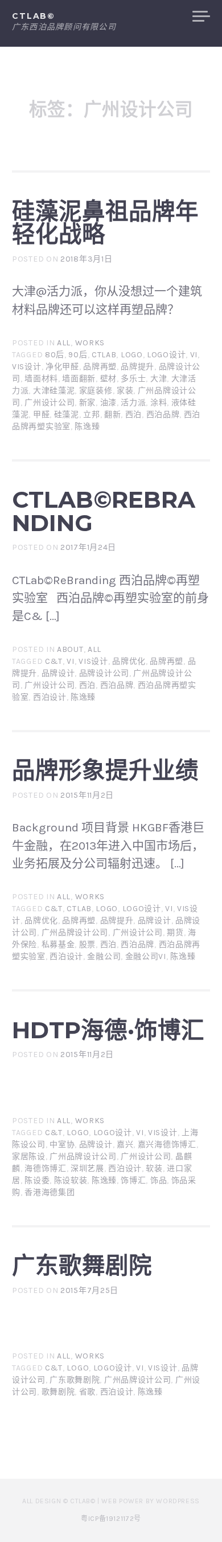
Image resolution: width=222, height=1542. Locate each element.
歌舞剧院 (58, 1392)
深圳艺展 (87, 1168)
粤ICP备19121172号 (111, 1519)
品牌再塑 (100, 367)
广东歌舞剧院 (82, 1265)
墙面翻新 (79, 379)
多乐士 (133, 379)
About (70, 649)
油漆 (108, 402)
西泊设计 (50, 697)
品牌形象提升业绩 (105, 770)
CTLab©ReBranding (103, 511)
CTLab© (33, 16)
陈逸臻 (87, 426)
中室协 (62, 1144)
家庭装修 (96, 390)
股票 (87, 944)
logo (132, 355)
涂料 (158, 402)
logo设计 (166, 355)
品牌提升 (137, 367)
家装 (125, 390)
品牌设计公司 (104, 673)
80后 (54, 355)
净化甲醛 (62, 367)
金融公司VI (145, 956)
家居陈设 (29, 1156)
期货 (175, 932)
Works (90, 343)
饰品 (158, 1180)
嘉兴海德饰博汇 (167, 1144)
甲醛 (41, 414)
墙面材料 (41, 379)
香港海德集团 (49, 1192)
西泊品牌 (163, 414)
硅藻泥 (66, 414)
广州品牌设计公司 (75, 932)
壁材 (108, 379)
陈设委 (37, 1180)
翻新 (112, 414)
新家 (87, 402)
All (64, 343)
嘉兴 (125, 1144)
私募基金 (58, 944)
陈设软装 (71, 1180)
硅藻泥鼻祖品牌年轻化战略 (105, 222)
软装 (154, 1168)
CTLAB (104, 355)
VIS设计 (27, 367)
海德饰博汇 (45, 1168)
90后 (77, 355)
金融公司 (104, 956)
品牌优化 (129, 661)
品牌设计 (58, 673)
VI (194, 355)
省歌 (87, 1392)
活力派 (133, 402)
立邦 (91, 414)
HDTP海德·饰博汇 (108, 1030)
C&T (54, 661)
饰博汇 (133, 1180)
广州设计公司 (49, 402)
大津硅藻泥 (54, 390)
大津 (158, 379)
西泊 (133, 414)
